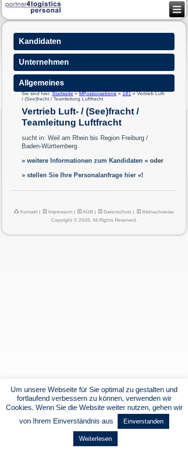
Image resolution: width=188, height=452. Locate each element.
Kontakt (28, 211)
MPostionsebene (98, 93)
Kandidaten (40, 41)
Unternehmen (44, 62)
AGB (87, 211)
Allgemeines (41, 83)
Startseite (62, 93)
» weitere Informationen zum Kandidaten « (85, 160)
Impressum (59, 211)
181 (126, 93)
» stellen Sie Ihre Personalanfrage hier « (81, 175)
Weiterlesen (95, 438)
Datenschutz (117, 211)
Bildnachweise (157, 211)
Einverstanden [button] (143, 421)
